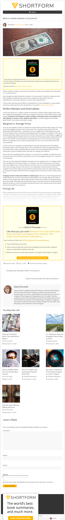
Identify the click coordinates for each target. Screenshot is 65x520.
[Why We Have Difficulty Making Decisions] (11, 386)
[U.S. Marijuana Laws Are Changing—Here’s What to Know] (55, 315)
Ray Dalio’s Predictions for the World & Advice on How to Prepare (54, 372)
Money (39, 263)
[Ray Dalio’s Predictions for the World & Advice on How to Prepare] (55, 350)
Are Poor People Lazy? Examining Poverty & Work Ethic (29, 372)
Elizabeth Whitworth (30, 376)
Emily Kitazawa (52, 341)
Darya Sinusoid (19, 25)
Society (44, 263)
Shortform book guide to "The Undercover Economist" (43, 79)
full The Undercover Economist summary (36, 240)
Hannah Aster (8, 410)
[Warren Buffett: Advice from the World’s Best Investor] (11, 350)
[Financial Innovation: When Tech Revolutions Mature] (11, 315)
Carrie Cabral (8, 341)
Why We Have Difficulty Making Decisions (10, 406)
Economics (33, 263)
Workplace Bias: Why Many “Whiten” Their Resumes (22, 271)
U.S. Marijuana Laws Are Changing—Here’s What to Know (54, 336)
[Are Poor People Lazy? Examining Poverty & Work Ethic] (31, 350)
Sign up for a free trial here (23, 86)
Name (5, 455)
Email (5, 465)
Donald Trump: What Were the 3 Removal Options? (43, 279)
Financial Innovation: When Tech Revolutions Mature (10, 336)
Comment (6, 431)
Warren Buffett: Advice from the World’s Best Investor (10, 372)
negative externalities (46, 105)
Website (5, 474)
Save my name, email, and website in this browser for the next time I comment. (28, 482)
